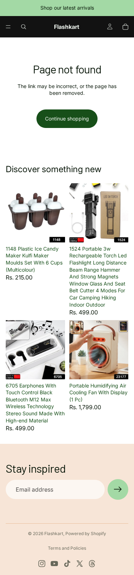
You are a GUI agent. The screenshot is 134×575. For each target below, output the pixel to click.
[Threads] (92, 563)
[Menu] (8, 27)
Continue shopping (67, 118)
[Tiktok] (67, 563)
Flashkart (53, 533)
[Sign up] (118, 489)
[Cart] (125, 27)
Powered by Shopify (85, 533)
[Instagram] (42, 563)
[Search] (23, 27)
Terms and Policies (67, 548)
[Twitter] (79, 563)
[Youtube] (54, 563)
